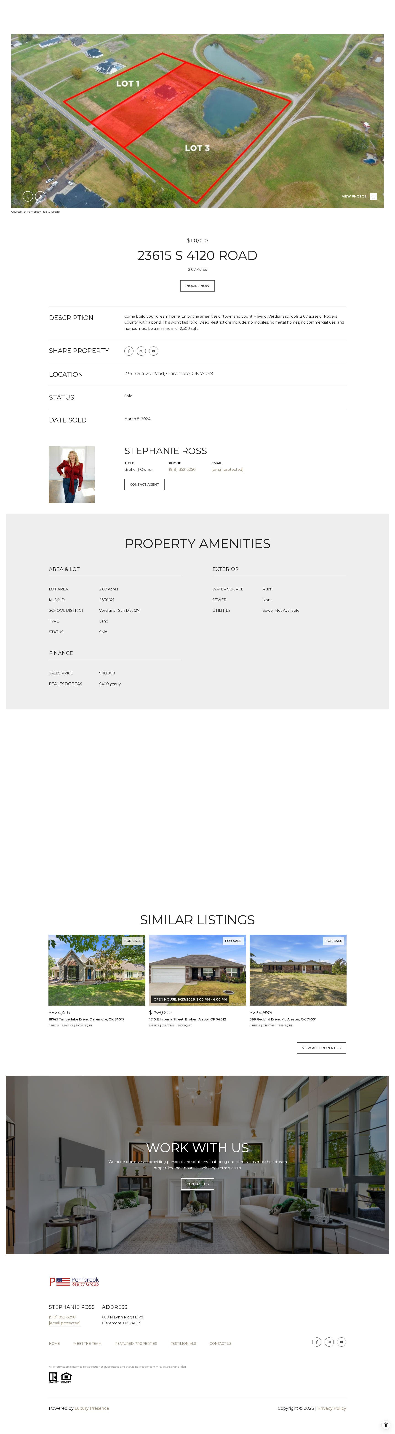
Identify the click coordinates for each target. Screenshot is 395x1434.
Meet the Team (87, 1344)
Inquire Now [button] (197, 286)
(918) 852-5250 (182, 469)
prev (28, 196)
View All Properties (321, 1048)
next (40, 196)
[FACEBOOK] (316, 1342)
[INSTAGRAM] (329, 1342)
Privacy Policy (332, 1408)
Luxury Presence (92, 1408)
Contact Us (220, 1343)
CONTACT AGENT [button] (144, 484)
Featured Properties (136, 1344)
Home (54, 1344)
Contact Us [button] (198, 1184)
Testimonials (183, 1344)
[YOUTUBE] (341, 1342)
